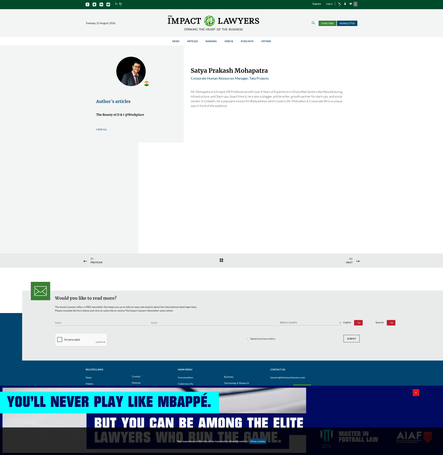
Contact (136, 376)
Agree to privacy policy (262, 338)
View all (101, 129)
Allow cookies (257, 441)
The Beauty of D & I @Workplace (120, 115)
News (175, 41)
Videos (228, 41)
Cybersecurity (185, 383)
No (359, 322)
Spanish (380, 322)
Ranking (211, 41)
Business (228, 376)
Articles (192, 41)
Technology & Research (236, 383)
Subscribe (327, 23)
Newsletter (347, 23)
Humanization (185, 377)
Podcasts (247, 41)
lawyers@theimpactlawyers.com (287, 377)
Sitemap (136, 382)
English (347, 322)
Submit (351, 338)
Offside (266, 41)
